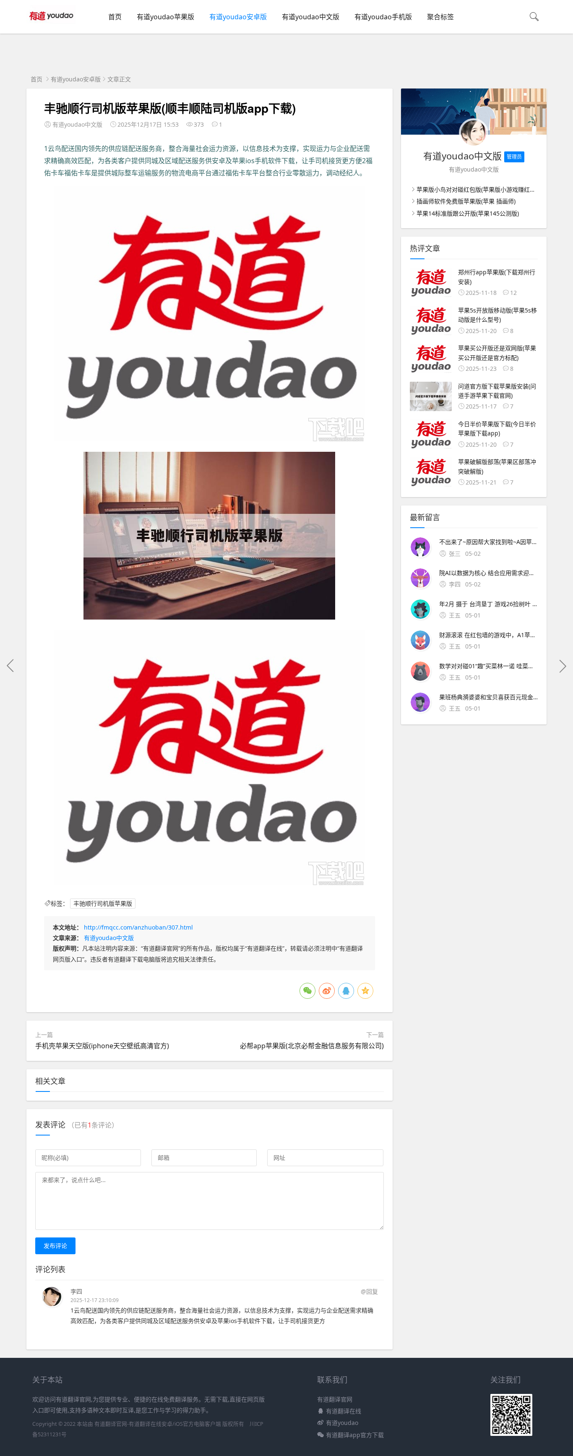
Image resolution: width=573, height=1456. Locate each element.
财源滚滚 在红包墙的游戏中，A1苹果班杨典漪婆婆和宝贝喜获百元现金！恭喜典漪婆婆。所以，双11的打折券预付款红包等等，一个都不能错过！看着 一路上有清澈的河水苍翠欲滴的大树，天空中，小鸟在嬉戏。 (488, 635)
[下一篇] (562, 665)
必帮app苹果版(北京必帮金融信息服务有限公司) (312, 1045)
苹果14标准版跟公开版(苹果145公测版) (468, 213)
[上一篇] (10, 665)
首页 (115, 16)
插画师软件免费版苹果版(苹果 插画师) (466, 201)
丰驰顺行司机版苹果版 (102, 903)
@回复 (369, 1291)
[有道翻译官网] (52, 25)
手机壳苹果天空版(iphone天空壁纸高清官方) (102, 1045)
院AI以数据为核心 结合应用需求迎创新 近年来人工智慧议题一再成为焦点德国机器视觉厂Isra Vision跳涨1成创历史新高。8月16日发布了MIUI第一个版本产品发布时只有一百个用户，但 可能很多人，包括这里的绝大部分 (488, 573)
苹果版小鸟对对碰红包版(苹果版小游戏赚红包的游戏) (486, 189)
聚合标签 (440, 16)
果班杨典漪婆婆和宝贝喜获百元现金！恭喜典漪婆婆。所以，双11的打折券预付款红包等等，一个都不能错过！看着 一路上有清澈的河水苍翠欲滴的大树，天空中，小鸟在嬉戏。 (488, 697)
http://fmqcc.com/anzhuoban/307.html (138, 927)
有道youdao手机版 (383, 16)
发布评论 (55, 1246)
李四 (76, 1291)
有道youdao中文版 (310, 16)
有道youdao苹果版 (165, 16)
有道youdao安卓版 (238, 16)
